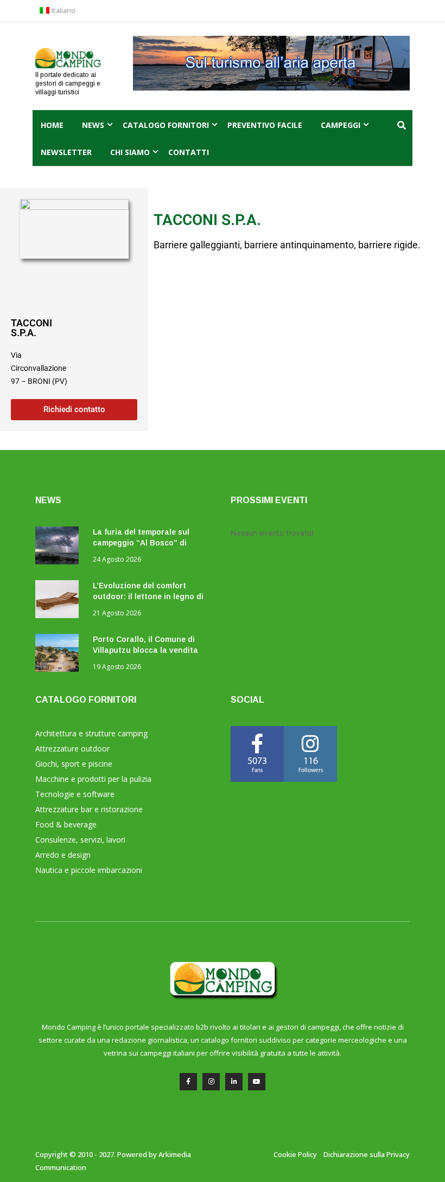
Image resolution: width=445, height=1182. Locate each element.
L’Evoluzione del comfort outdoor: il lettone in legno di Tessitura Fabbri (148, 596)
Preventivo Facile (264, 125)
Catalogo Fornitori (166, 125)
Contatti (188, 152)
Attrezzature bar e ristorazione (89, 809)
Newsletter (66, 152)
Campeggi (340, 125)
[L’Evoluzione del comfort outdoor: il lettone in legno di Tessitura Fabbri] (59, 601)
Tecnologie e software (75, 794)
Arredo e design (63, 855)
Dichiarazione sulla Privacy (366, 1154)
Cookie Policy (295, 1154)
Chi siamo (130, 152)
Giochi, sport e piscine (73, 764)
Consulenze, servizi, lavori (80, 839)
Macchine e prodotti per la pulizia (93, 779)
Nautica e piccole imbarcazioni (88, 870)
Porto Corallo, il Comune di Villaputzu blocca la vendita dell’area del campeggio (145, 650)
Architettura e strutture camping (91, 733)
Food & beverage (66, 824)
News (93, 125)
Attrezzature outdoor (72, 748)
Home (52, 125)
